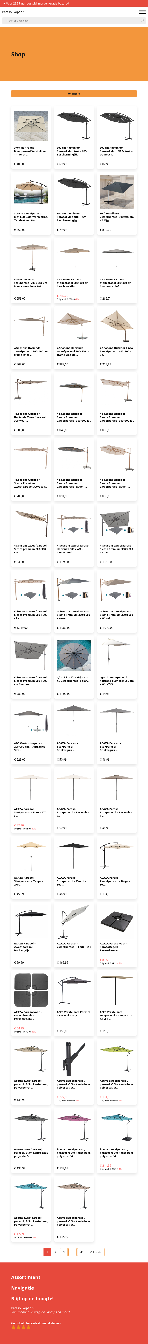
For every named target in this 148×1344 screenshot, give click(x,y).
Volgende (95, 1252)
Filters (76, 93)
